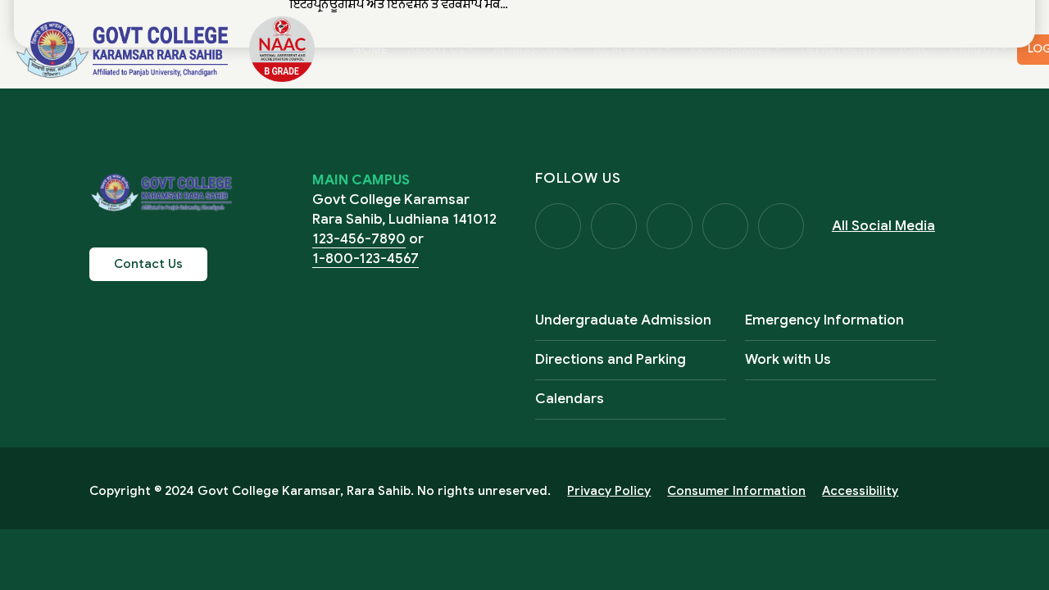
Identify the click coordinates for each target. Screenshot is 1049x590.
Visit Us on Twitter (614, 226)
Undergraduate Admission (623, 320)
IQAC (915, 49)
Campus (974, 49)
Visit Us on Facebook (558, 226)
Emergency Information (824, 320)
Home (375, 49)
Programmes (731, 49)
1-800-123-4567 (365, 258)
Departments (840, 49)
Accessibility (860, 490)
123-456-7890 (359, 238)
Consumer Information (736, 490)
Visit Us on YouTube (725, 226)
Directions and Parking (610, 359)
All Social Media (883, 225)
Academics (627, 49)
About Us (436, 49)
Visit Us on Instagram (670, 226)
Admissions (528, 49)
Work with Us (788, 359)
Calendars (569, 398)
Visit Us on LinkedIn (781, 226)
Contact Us (148, 263)
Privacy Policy (609, 490)
